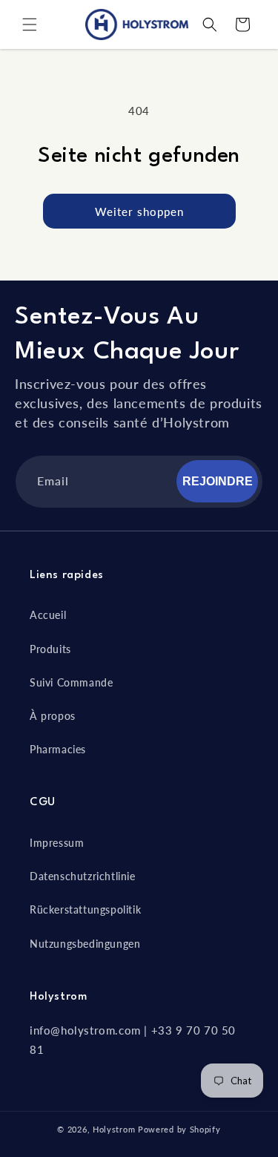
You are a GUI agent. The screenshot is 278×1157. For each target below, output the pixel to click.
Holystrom (114, 1129)
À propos (53, 715)
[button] (29, 24)
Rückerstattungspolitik (85, 909)
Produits (50, 649)
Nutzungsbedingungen (85, 943)
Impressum (57, 842)
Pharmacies (58, 749)
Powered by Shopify (179, 1129)
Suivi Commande (71, 682)
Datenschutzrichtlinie (83, 876)
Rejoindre (217, 481)
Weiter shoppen (139, 211)
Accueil (48, 615)
